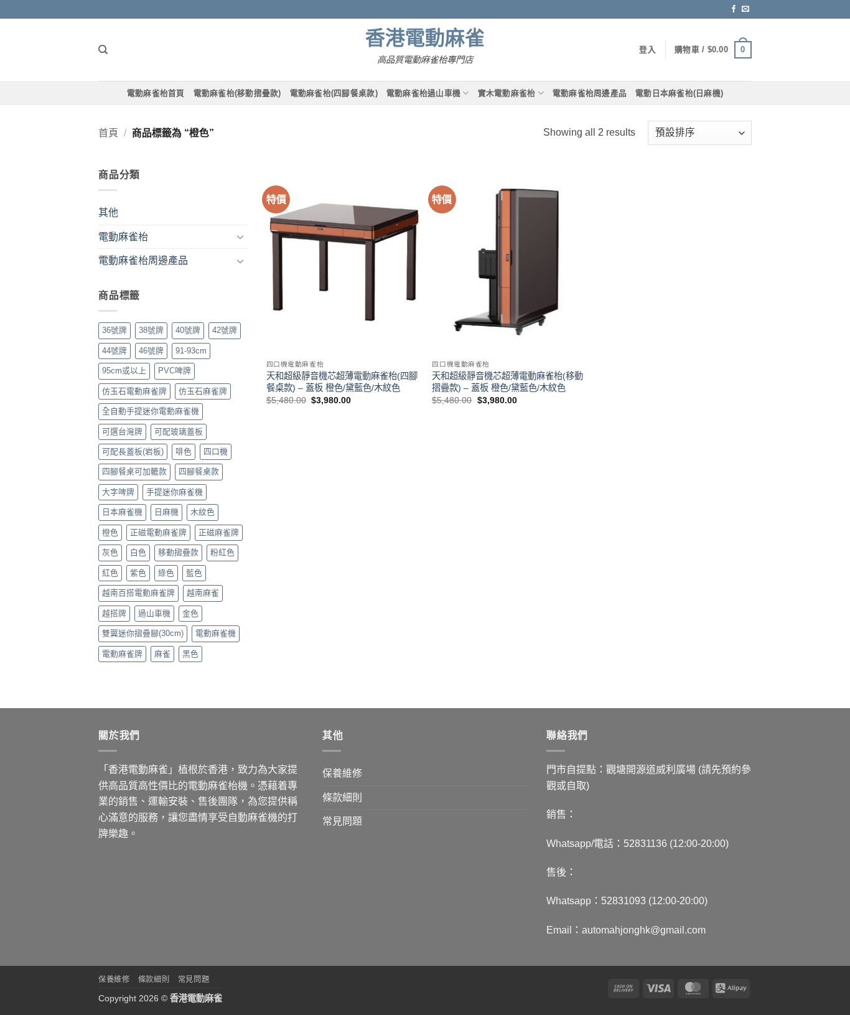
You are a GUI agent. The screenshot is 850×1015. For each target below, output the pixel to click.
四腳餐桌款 (199, 471)
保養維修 (342, 773)
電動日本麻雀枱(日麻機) (679, 93)
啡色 (183, 451)
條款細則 (342, 797)
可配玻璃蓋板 (178, 431)
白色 (138, 552)
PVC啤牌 (174, 370)
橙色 (110, 532)
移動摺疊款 (178, 552)
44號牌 (114, 350)
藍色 (194, 573)
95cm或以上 (124, 370)
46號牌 (151, 350)
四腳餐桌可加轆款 (134, 471)
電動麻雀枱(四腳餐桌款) (334, 93)
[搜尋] (103, 50)
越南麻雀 (203, 592)
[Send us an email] (745, 9)
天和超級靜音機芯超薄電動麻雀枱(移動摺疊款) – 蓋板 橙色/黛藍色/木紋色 (507, 382)
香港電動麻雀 (425, 38)
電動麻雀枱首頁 (156, 93)
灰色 (110, 552)
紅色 (110, 573)
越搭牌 (114, 613)
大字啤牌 (118, 492)
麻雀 (162, 653)
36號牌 (114, 330)
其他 (108, 212)
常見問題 (342, 821)
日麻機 (166, 512)
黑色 (190, 653)
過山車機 (154, 613)
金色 (190, 613)
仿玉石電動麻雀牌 (134, 391)
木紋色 (202, 512)
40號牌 (187, 330)
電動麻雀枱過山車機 (423, 93)
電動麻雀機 (215, 633)
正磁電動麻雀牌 (158, 532)
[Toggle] (240, 236)
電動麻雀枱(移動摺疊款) (237, 93)
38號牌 (151, 330)
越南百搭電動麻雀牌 (138, 592)
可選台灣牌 (122, 431)
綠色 (166, 573)
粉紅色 (222, 552)
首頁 (108, 133)
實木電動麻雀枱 (507, 93)
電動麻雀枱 (123, 237)
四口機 (215, 451)
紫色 (138, 573)
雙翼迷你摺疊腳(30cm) (143, 633)
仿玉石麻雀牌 (203, 391)
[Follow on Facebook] (733, 9)
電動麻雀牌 (122, 653)
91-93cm (191, 350)
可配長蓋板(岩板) (133, 451)
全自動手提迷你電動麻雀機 (150, 411)
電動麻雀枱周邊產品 (590, 93)
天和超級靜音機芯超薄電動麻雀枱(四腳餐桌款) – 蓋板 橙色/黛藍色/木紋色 (342, 382)
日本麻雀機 (122, 512)
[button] (713, 49)
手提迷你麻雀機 (174, 492)
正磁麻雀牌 (218, 532)
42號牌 (224, 330)
